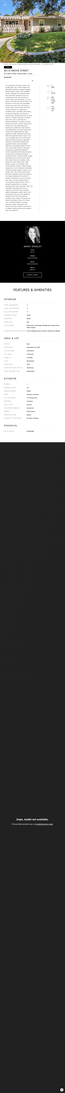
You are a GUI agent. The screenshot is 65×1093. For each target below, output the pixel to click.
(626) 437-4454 (32, 258)
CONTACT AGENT (32, 275)
